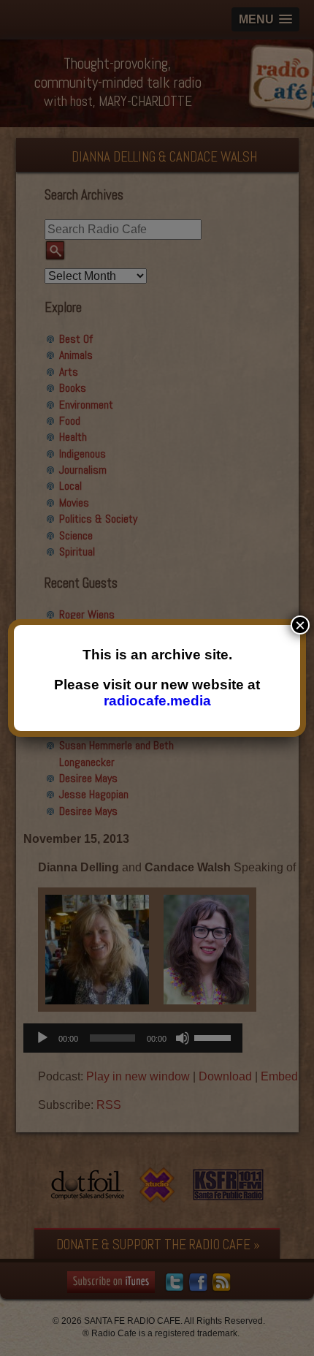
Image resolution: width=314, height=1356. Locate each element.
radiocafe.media (157, 700)
